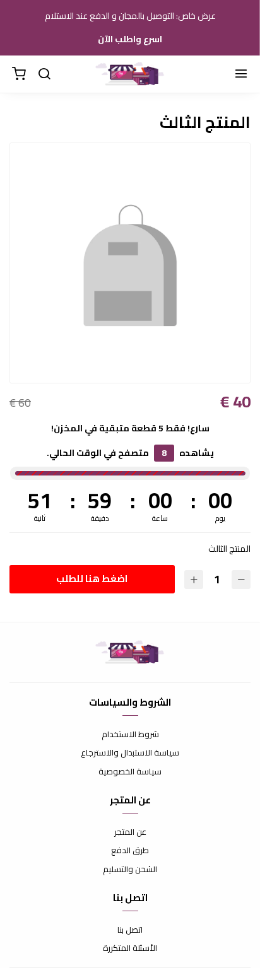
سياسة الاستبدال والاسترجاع (130, 753)
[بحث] (44, 74)
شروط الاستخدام (130, 734)
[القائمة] (241, 74)
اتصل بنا (130, 930)
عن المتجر (130, 832)
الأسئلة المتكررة (130, 948)
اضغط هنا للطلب (91, 578)
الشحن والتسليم (130, 869)
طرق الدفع (130, 850)
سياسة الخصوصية (130, 772)
